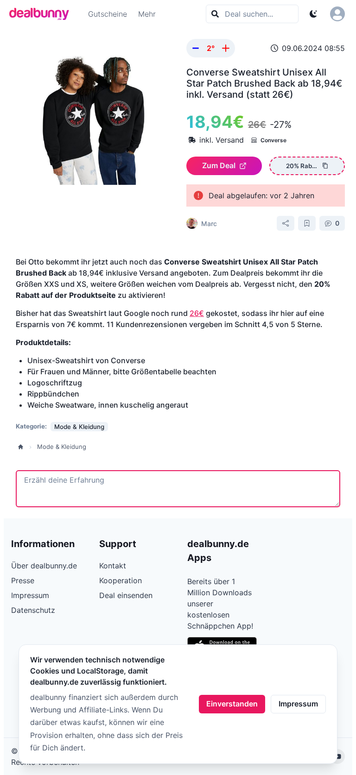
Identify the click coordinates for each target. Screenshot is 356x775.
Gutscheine (107, 14)
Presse (22, 580)
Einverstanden (232, 703)
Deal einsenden (126, 595)
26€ (197, 313)
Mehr (147, 14)
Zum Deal (218, 165)
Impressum (298, 703)
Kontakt (112, 565)
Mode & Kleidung (61, 446)
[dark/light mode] (313, 14)
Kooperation (120, 580)
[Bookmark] (307, 223)
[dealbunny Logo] (42, 14)
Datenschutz (33, 610)
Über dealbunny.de (44, 565)
